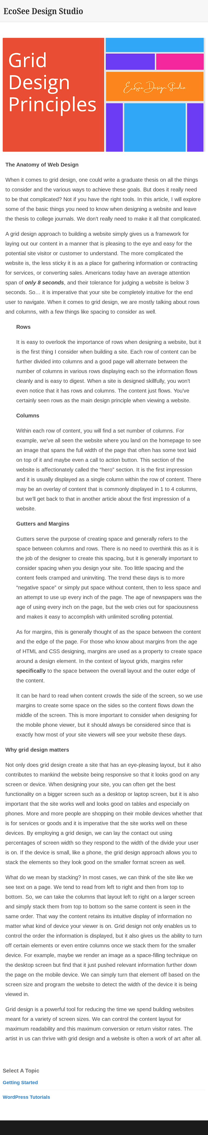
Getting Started (20, 1082)
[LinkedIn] (189, 1128)
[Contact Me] (199, 1128)
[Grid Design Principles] (104, 95)
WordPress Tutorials (26, 1097)
